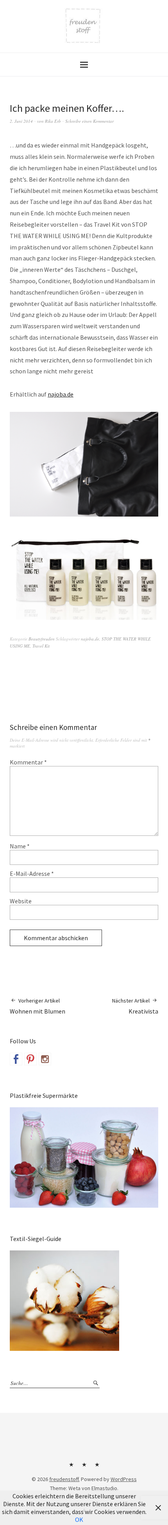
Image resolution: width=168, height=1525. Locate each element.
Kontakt (71, 1467)
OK (79, 1519)
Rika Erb (53, 121)
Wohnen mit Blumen (37, 1006)
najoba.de (60, 394)
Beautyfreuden (42, 639)
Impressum (84, 1467)
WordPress (124, 1479)
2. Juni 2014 (21, 121)
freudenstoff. (64, 1479)
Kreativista (135, 1006)
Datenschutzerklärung (97, 1467)
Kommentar (28, 762)
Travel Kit (41, 646)
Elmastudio (104, 1488)
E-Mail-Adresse (32, 873)
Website (21, 901)
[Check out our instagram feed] (45, 1059)
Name (20, 846)
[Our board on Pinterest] (30, 1059)
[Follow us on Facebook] (16, 1059)
